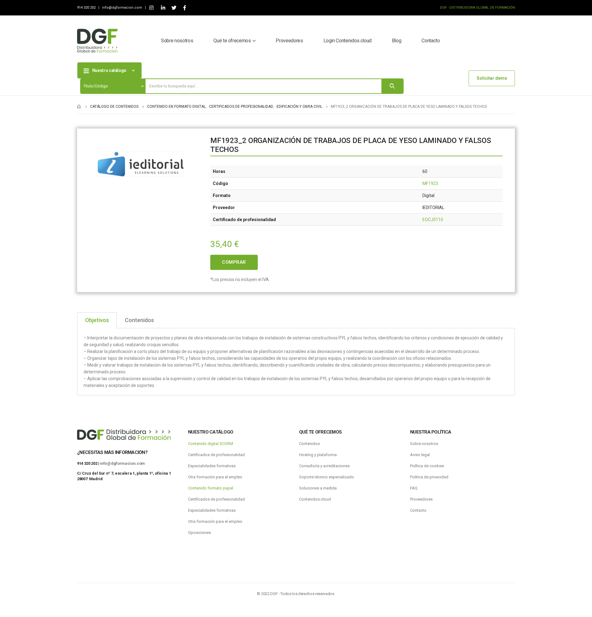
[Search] (392, 86)
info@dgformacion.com (122, 8)
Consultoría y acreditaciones (324, 466)
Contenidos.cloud (315, 499)
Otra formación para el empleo (215, 477)
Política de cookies (427, 466)
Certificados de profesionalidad (216, 454)
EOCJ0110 (432, 219)
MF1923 (430, 183)
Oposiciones (199, 532)
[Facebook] (184, 8)
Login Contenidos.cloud (347, 41)
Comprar (234, 262)
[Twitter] (174, 8)
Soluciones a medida (318, 488)
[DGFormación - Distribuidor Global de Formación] (97, 40)
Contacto (430, 41)
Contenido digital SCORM (210, 443)
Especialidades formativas (212, 466)
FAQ (413, 488)
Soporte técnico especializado (326, 477)
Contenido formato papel (210, 488)
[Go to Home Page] (79, 106)
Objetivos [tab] (97, 320)
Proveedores (289, 41)
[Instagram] (151, 8)
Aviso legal (420, 454)
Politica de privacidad (429, 477)
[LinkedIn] (163, 8)
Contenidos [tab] (139, 320)
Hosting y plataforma (318, 454)
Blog (396, 41)
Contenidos (309, 443)
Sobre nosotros (177, 41)
